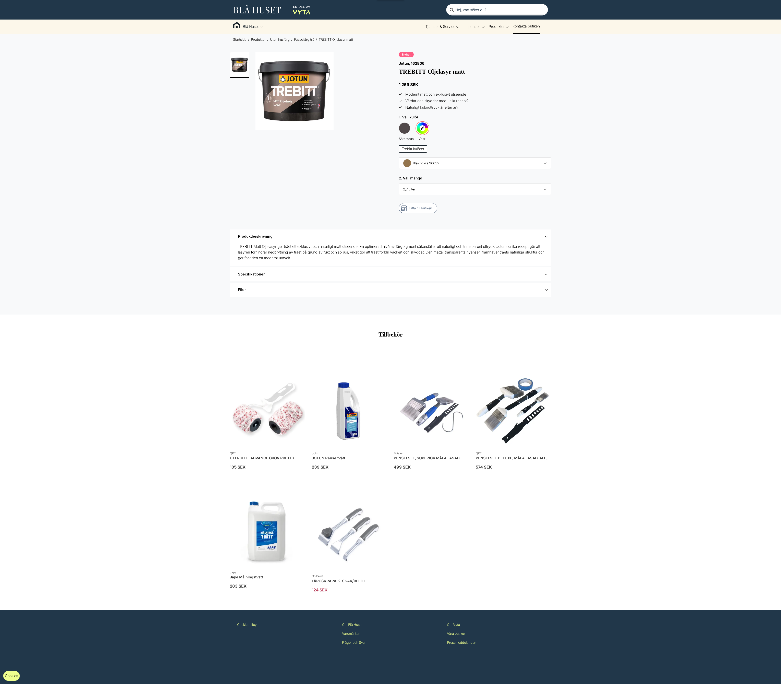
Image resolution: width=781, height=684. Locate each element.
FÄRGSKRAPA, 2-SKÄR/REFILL (339, 581)
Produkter (497, 26)
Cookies (11, 676)
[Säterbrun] (404, 128)
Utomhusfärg (280, 39)
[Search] (452, 10)
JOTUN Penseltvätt (328, 458)
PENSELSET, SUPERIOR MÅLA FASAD (427, 458)
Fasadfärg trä (304, 39)
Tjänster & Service (440, 26)
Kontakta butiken (526, 26)
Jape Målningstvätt (246, 577)
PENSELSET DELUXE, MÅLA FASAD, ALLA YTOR (518, 458)
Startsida (240, 39)
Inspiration (472, 26)
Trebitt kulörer (413, 149)
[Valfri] (422, 128)
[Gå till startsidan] (272, 9)
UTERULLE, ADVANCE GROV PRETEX (262, 458)
